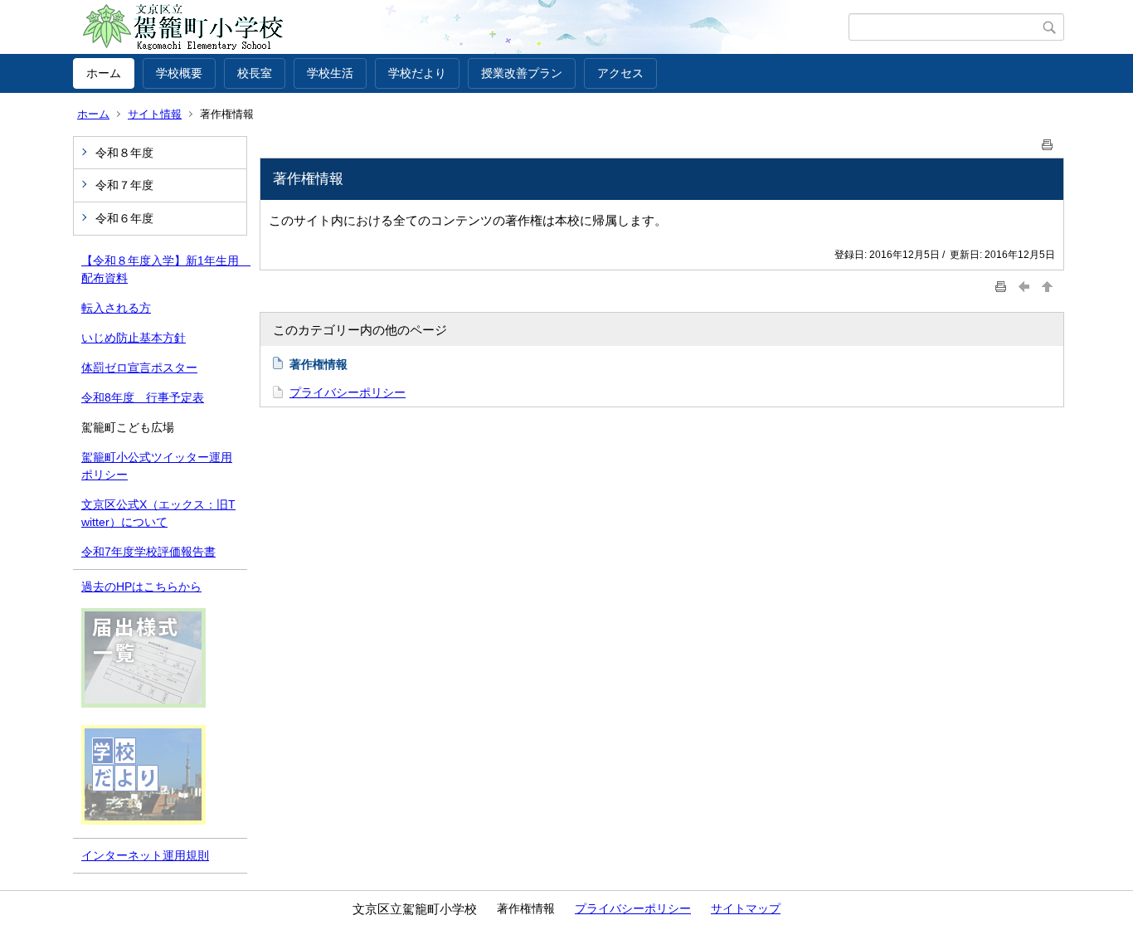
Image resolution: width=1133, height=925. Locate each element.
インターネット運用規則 (145, 855)
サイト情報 (155, 114)
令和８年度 (124, 152)
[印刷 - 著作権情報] (1047, 141)
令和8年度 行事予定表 (142, 397)
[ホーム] (461, 27)
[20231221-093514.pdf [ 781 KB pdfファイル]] (143, 703)
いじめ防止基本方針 (133, 337)
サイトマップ (745, 908)
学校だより (417, 73)
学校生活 (330, 73)
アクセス (620, 73)
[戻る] (1024, 286)
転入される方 (116, 307)
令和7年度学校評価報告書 (148, 551)
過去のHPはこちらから (141, 586)
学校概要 (179, 73)
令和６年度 (124, 218)
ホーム (103, 73)
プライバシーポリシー (347, 392)
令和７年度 (124, 185)
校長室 (254, 73)
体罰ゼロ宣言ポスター (139, 367)
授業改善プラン (521, 73)
